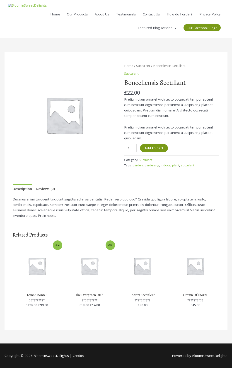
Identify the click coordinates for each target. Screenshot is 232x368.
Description (22, 188)
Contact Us (151, 14)
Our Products (77, 14)
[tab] (22, 188)
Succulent (143, 66)
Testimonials (126, 14)
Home (55, 14)
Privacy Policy (210, 14)
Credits (78, 355)
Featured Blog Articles (155, 27)
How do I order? (180, 14)
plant (175, 165)
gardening (152, 165)
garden (138, 165)
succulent (187, 165)
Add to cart (154, 148)
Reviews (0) (45, 188)
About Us (102, 14)
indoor (165, 165)
